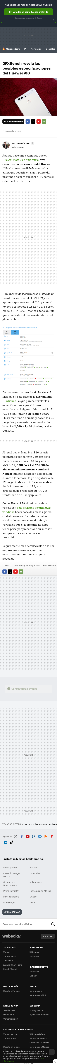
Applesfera (8, 960)
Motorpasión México (39, 1046)
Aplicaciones (35, 882)
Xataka (6, 952)
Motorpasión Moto (38, 995)
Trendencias (9, 1010)
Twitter (33, 121)
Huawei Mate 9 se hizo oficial (21, 160)
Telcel (32, 902)
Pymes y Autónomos (39, 1014)
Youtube (27, 835)
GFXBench (9, 401)
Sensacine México (38, 1038)
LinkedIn (5, 841)
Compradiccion (10, 1018)
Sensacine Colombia (39, 1042)
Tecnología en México (40, 890)
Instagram (33, 835)
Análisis (33, 867)
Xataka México (10, 1034)
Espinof (32, 975)
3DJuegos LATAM (37, 1034)
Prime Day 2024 (11, 890)
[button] (22, 143)
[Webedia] (11, 938)
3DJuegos (34, 952)
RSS (45, 835)
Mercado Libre (13, 48)
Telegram (39, 835)
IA (25, 48)
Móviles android (11, 896)
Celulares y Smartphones (27, 565)
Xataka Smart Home (12, 964)
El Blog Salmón (36, 1010)
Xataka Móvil (9, 956)
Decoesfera (8, 1014)
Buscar (53, 924)
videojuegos (9, 902)
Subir (45, 936)
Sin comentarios (15, 121)
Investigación (10, 867)
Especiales (34, 873)
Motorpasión (35, 990)
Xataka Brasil (9, 1038)
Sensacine (34, 971)
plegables (50, 48)
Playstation (36, 48)
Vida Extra (34, 956)
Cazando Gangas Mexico (12, 875)
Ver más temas (12, 912)
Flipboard (38, 121)
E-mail (44, 121)
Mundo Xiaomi (10, 969)
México (32, 896)
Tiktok (11, 841)
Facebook (28, 121)
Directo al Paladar (11, 990)
